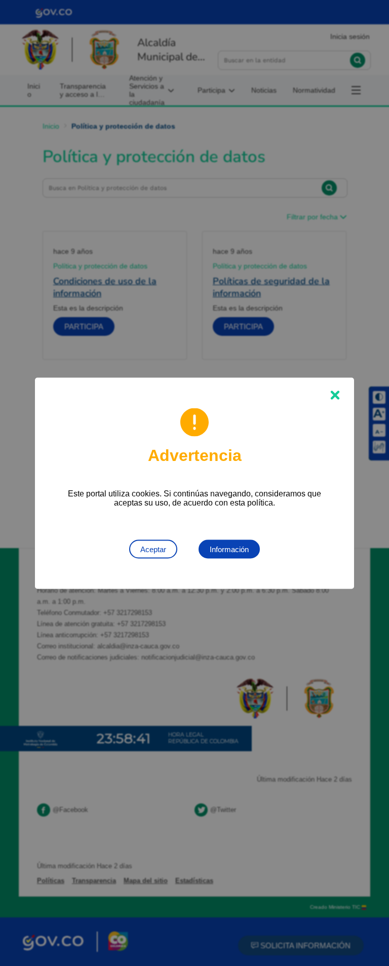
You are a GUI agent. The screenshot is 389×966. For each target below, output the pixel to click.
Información (229, 549)
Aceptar (153, 549)
